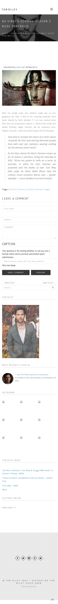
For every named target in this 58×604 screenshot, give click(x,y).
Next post (48, 283)
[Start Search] (53, 287)
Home (5, 33)
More (4, 489)
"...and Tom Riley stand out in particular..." (32, 374)
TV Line (35, 120)
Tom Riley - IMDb (10, 485)
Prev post (9, 283)
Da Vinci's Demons (16, 189)
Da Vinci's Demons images (38, 189)
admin (19, 67)
